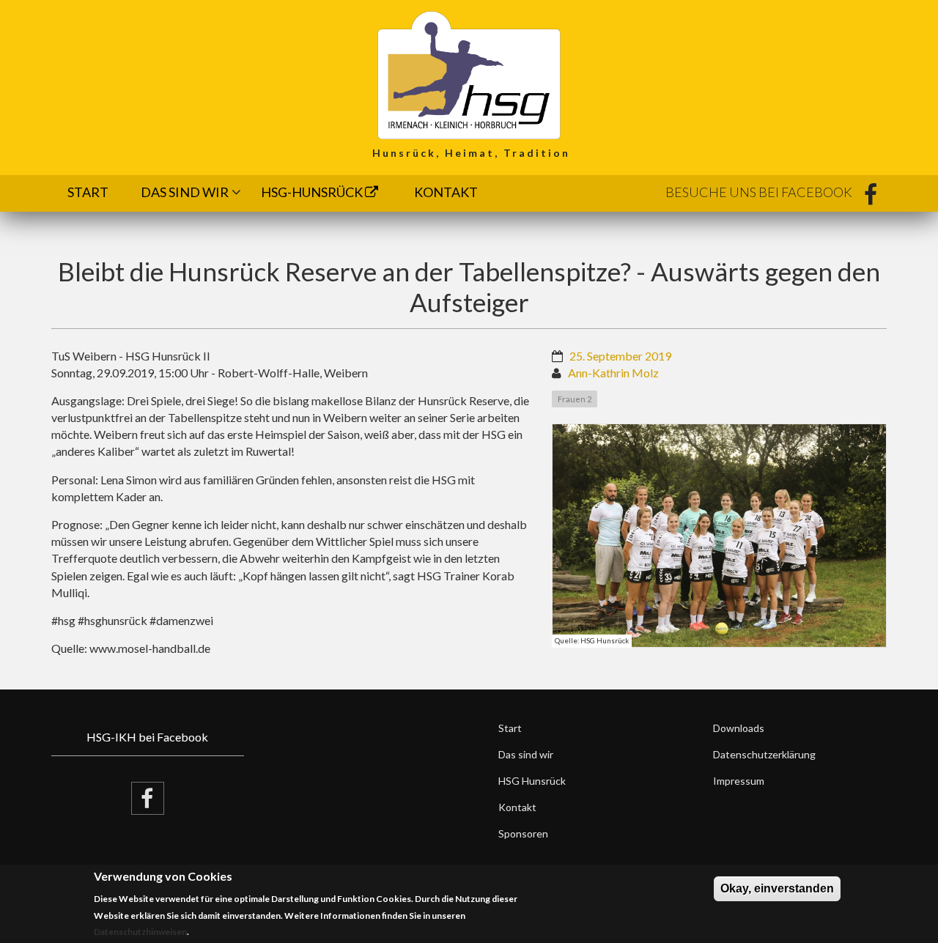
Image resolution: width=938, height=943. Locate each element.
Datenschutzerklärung (764, 754)
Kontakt (446, 192)
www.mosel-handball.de (149, 648)
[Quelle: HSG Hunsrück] (719, 536)
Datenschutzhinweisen (140, 932)
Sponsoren (523, 833)
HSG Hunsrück (532, 780)
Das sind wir (185, 192)
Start (87, 192)
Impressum (738, 780)
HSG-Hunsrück (313, 192)
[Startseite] (469, 74)
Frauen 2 (574, 399)
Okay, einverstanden (777, 888)
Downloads (738, 728)
